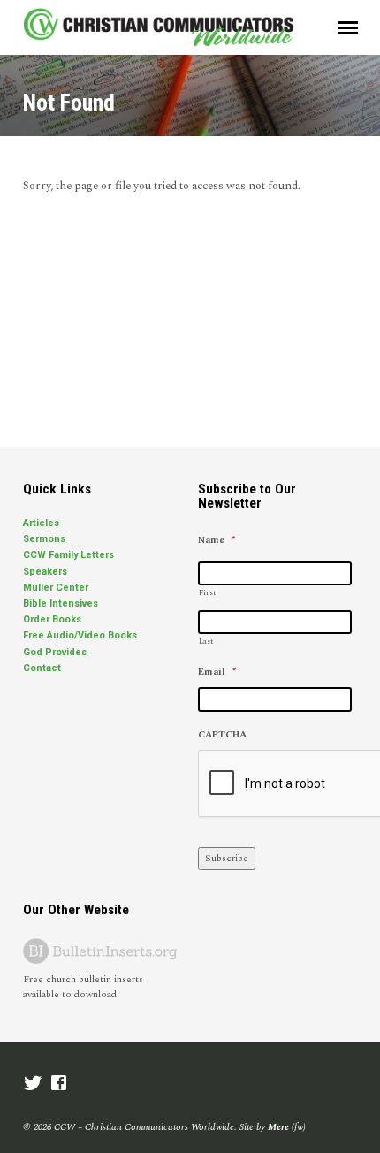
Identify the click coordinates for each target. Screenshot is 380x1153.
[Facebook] (59, 1084)
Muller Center (55, 587)
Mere (278, 1126)
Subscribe (226, 858)
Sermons (44, 539)
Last (206, 641)
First (207, 593)
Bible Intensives (60, 603)
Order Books (52, 619)
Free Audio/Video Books (80, 635)
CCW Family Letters (68, 555)
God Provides (55, 652)
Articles (41, 523)
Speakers (45, 571)
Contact (42, 668)
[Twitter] (33, 1084)
